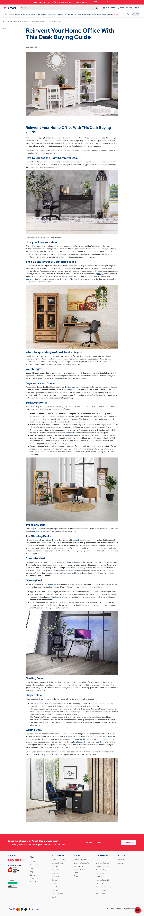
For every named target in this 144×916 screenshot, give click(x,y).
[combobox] (59, 8)
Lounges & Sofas (57, 863)
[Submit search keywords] (97, 8)
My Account (122, 860)
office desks (49, 406)
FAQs (97, 860)
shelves (56, 573)
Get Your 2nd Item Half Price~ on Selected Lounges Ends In (72, 2)
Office (54, 883)
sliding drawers (65, 573)
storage (100, 274)
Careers (32, 868)
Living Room (56, 866)
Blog (31, 872)
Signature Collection (59, 860)
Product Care (100, 873)
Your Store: (129, 8)
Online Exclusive (57, 894)
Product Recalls (101, 890)
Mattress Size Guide (102, 880)
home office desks (39, 531)
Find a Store (110, 8)
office (80, 138)
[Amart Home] (10, 7)
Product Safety (101, 870)
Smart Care (100, 877)
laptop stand (80, 742)
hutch (37, 276)
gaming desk (52, 584)
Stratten (66, 432)
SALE (54, 897)
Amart (34, 754)
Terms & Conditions (80, 860)
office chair (73, 279)
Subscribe (128, 843)
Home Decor (56, 887)
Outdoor (55, 880)
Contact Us (34, 878)
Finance (76, 876)
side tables (55, 747)
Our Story (33, 861)
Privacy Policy (78, 866)
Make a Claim (100, 894)
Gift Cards (55, 890)
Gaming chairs (57, 597)
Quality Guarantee (102, 866)
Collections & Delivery (103, 887)
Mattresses (55, 877)
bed (97, 742)
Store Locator (34, 865)
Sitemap (33, 875)
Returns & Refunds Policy (82, 863)
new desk (67, 254)
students (78, 562)
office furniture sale (78, 378)
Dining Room (56, 870)
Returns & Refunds (102, 863)
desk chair (72, 387)
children (68, 562)
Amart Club (34, 882)
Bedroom (55, 873)
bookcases (30, 279)
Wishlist (120, 863)
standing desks (80, 540)
